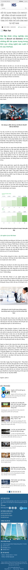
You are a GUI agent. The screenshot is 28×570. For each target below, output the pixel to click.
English (25, 1)
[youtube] (13, 507)
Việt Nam (21, 1)
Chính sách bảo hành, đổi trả (6, 513)
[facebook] (10, 507)
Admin (24, 27)
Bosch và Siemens (15, 39)
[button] (2, 5)
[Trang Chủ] (14, 6)
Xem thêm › (3, 505)
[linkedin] (15, 507)
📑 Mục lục (5, 30)
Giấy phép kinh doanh (5, 517)
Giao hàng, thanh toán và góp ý (6, 515)
